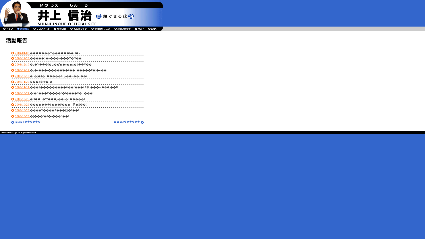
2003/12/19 (22, 64)
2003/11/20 (22, 81)
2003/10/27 (22, 93)
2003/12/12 (22, 70)
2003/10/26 (22, 99)
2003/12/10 (22, 76)
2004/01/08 (22, 53)
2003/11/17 (22, 87)
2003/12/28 (22, 58)
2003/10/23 (22, 110)
